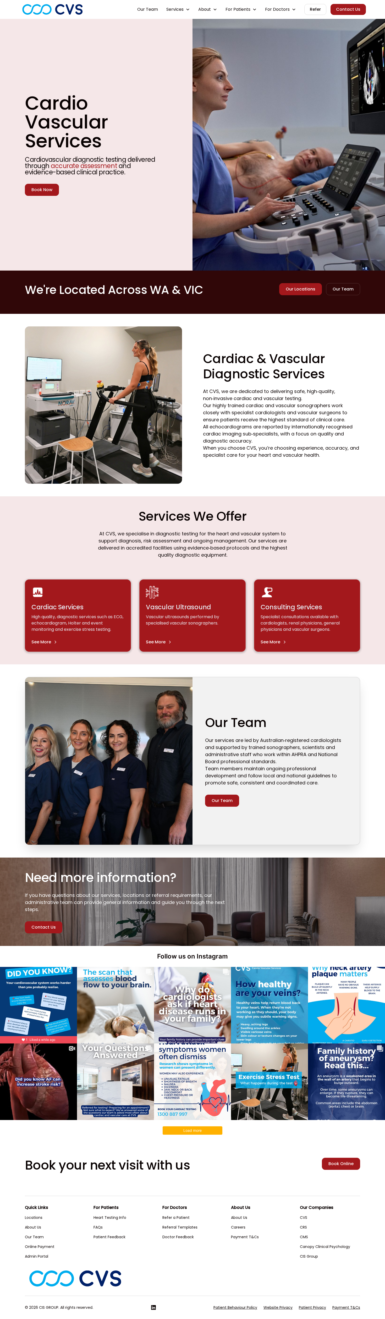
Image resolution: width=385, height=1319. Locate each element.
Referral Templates (179, 1227)
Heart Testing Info (110, 1217)
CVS (303, 1217)
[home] (52, 9)
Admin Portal (36, 1256)
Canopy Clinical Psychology (325, 1246)
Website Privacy (278, 1307)
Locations (33, 1217)
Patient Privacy (312, 1307)
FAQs (98, 1227)
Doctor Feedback (178, 1237)
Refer (315, 9)
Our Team (147, 9)
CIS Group (309, 1256)
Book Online (341, 1164)
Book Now (41, 190)
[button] (178, 9)
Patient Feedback (109, 1237)
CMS (304, 1237)
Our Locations (300, 289)
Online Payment (39, 1246)
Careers (238, 1227)
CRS (303, 1227)
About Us (33, 1227)
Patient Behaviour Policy (235, 1307)
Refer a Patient (176, 1217)
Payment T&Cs (245, 1237)
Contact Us (348, 9)
